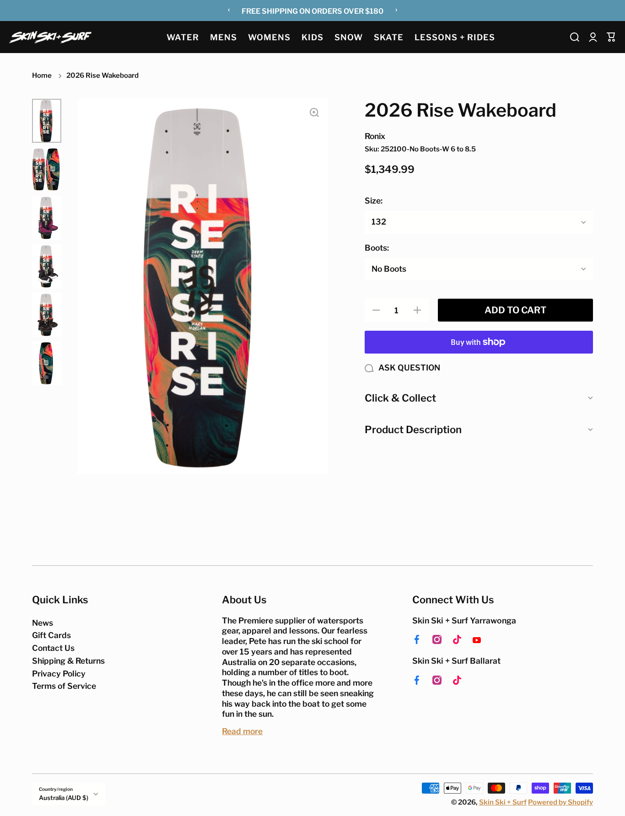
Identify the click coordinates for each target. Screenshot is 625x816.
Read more (242, 731)
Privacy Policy (59, 673)
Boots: (377, 247)
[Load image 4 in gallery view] (46, 266)
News (42, 623)
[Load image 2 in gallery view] (46, 169)
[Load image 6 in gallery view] (46, 363)
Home (42, 75)
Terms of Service (64, 686)
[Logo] (50, 37)
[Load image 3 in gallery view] (46, 218)
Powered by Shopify (560, 802)
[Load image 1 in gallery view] (46, 121)
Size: (374, 200)
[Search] (574, 37)
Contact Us (53, 648)
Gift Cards (51, 635)
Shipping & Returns (68, 661)
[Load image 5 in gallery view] (46, 315)
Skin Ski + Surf (503, 802)
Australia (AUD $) (63, 797)
